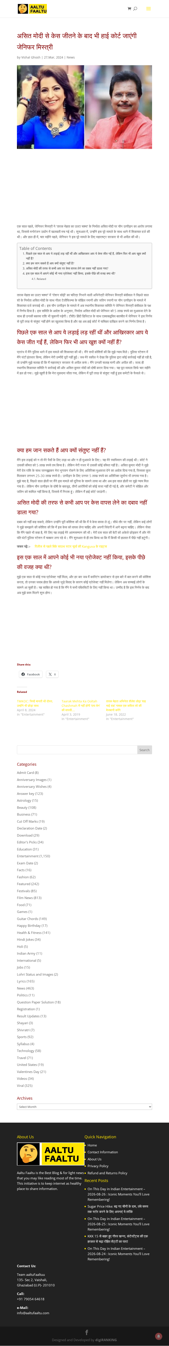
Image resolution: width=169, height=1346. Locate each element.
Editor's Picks (27, 842)
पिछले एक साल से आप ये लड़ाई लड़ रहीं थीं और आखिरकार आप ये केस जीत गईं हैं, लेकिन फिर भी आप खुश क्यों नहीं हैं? (86, 256)
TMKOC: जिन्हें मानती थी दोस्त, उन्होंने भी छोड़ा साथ (35, 703)
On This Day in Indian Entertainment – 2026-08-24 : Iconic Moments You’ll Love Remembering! (118, 1253)
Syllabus (23, 1044)
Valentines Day (28, 1071)
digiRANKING (106, 1340)
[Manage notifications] (158, 1336)
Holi (20, 946)
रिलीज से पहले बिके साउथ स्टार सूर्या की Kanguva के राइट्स (71, 546)
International (26, 960)
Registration (26, 1009)
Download (25, 835)
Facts (21, 870)
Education (24, 849)
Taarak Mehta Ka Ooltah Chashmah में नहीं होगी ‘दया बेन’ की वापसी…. (81, 705)
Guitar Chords (27, 918)
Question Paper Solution (35, 1002)
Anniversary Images (32, 779)
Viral (20, 1085)
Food (21, 905)
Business (23, 814)
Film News (25, 897)
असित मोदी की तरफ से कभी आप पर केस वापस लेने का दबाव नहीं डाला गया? (67, 268)
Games (22, 911)
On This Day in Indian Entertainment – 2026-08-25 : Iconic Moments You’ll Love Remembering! (118, 1223)
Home (92, 1145)
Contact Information (103, 1152)
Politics (22, 995)
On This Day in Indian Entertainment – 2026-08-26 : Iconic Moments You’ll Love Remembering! (118, 1194)
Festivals (23, 891)
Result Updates (28, 1016)
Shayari (22, 1023)
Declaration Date (29, 828)
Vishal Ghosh (30, 57)
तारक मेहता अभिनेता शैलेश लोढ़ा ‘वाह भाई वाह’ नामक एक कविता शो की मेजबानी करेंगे (126, 705)
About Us (94, 1159)
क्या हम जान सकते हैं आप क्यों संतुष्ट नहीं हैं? (50, 263)
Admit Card (25, 772)
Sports (22, 1037)
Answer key (25, 793)
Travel (21, 1058)
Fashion (23, 877)
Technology (25, 1050)
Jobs (20, 967)
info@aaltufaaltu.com (33, 1313)
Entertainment (28, 856)
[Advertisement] (84, 190)
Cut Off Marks (27, 821)
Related (41, 279)
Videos (22, 1078)
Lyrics (21, 981)
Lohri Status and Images (35, 974)
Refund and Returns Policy (107, 1173)
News (71, 57)
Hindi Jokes (25, 939)
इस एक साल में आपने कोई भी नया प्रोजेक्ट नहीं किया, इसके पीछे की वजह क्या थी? (70, 273)
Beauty (22, 807)
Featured (23, 884)
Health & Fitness (29, 932)
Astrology (24, 800)
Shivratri (23, 1030)
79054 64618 (34, 1299)
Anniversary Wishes (32, 786)
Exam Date (25, 863)
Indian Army (26, 953)
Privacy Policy (98, 1166)
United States (27, 1064)
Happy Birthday (29, 925)
